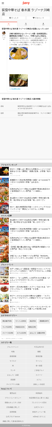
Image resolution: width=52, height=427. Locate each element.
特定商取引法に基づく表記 (39, 398)
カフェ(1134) (21, 333)
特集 (13, 352)
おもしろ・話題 (13, 375)
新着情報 (13, 356)
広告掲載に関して (13, 407)
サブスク (13, 361)
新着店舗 (39, 356)
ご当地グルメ (39, 370)
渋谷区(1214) (19, 327)
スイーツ (39, 375)
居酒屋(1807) (44, 321)
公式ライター (39, 407)
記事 (26, 24)
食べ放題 (39, 366)
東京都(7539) (7, 321)
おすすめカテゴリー (9, 315)
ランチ (12, 370)
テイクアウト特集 (13, 384)
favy (2, 338)
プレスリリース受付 (39, 402)
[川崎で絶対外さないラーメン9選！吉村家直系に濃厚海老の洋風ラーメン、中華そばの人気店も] (18, 53)
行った (14, 18)
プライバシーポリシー (13, 398)
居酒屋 (12, 380)
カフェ (39, 380)
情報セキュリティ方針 (13, 402)
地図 (43, 24)
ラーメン (39, 361)
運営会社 (13, 393)
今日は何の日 (39, 347)
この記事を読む (15, 89)
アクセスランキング (9, 165)
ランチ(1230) (7, 327)
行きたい (39, 18)
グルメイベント (13, 347)
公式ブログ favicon (13, 417)
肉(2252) (33, 321)
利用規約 (39, 393)
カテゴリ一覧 (6, 342)
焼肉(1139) (32, 327)
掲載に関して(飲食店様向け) (13, 421)
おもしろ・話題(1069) (37, 333)
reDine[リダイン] (39, 417)
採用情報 (13, 412)
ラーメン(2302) (20, 321)
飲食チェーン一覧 (39, 412)
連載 (39, 352)
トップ (8, 25)
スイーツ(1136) (8, 333)
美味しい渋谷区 (39, 384)
